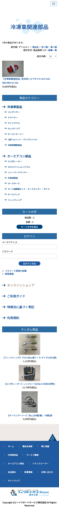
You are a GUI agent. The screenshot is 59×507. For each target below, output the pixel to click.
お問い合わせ (47, 472)
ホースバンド (14, 194)
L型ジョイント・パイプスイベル (22, 140)
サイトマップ (14, 480)
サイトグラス (14, 123)
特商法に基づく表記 (20, 307)
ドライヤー (13, 118)
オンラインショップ (20, 285)
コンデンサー (14, 112)
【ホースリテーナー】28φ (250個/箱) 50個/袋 (29, 415)
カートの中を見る (29, 226)
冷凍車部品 (14, 107)
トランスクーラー (41, 463)
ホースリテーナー (16, 134)
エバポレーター (15, 161)
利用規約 (13, 318)
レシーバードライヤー (18, 172)
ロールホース (14, 183)
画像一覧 (52, 50)
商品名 (35, 46)
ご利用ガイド (16, 296)
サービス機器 (32, 454)
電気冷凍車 (27, 446)
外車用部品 (13, 178)
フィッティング (15, 200)
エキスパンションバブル (19, 167)
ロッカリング (14, 129)
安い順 (44, 46)
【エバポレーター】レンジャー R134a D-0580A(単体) (29, 383)
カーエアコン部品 (19, 156)
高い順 (53, 46)
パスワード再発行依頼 (15, 270)
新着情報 (28, 472)
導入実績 (45, 446)
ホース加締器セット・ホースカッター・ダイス (29, 189)
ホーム (11, 446)
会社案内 (12, 472)
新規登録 (9, 273)
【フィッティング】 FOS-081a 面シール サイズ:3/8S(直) (30, 357)
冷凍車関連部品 (15, 145)
